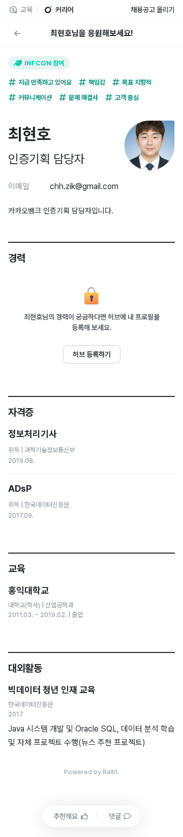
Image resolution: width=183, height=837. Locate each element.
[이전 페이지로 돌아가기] (17, 33)
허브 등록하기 (92, 354)
